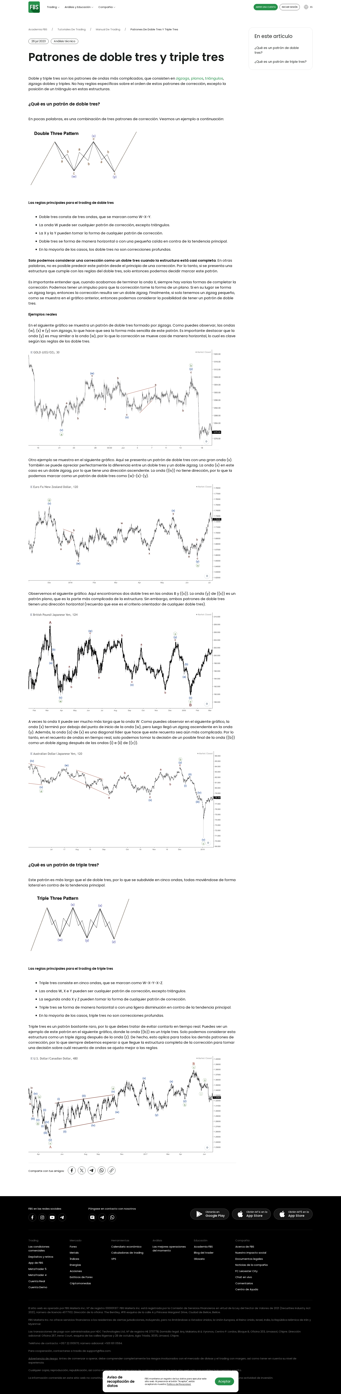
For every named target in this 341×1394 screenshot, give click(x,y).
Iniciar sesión (289, 7)
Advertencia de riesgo (43, 1358)
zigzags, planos (189, 78)
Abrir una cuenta (266, 7)
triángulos (214, 78)
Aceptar (224, 1381)
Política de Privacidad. (179, 1384)
